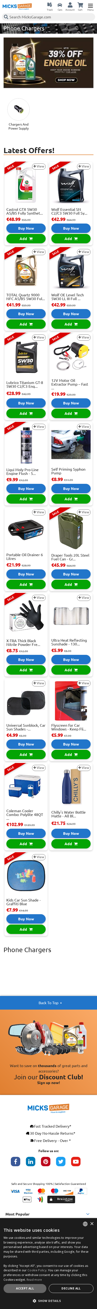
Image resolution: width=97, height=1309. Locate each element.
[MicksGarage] (17, 7)
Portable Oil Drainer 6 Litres (24, 557)
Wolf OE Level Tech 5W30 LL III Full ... (67, 297)
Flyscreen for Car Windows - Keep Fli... (68, 727)
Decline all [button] (71, 1288)
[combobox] (85, 1224)
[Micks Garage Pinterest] (48, 1164)
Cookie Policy (37, 1270)
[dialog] (48, 1263)
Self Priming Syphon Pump (68, 471)
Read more (34, 1280)
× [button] (91, 1224)
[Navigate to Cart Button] (80, 5)
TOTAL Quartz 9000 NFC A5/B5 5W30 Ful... (25, 297)
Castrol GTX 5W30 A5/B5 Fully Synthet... (24, 211)
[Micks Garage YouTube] (78, 1164)
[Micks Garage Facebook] (18, 1164)
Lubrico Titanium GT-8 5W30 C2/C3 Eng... (24, 384)
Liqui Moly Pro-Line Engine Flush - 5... (22, 472)
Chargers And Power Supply (18, 126)
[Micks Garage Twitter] (63, 1164)
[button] (48, 1301)
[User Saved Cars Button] (60, 5)
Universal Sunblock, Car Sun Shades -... (25, 727)
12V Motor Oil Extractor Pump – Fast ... (69, 384)
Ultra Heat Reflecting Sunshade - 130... (69, 642)
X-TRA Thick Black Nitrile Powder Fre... (23, 643)
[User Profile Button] (70, 5)
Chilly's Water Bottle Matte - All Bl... (68, 814)
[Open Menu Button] (90, 5)
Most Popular (17, 1214)
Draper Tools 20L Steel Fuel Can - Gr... (70, 557)
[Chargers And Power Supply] (18, 109)
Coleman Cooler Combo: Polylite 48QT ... (24, 814)
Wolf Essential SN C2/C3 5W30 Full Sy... (69, 211)
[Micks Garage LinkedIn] (33, 1164)
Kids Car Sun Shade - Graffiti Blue (23, 902)
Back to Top (48, 1003)
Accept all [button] (25, 1288)
